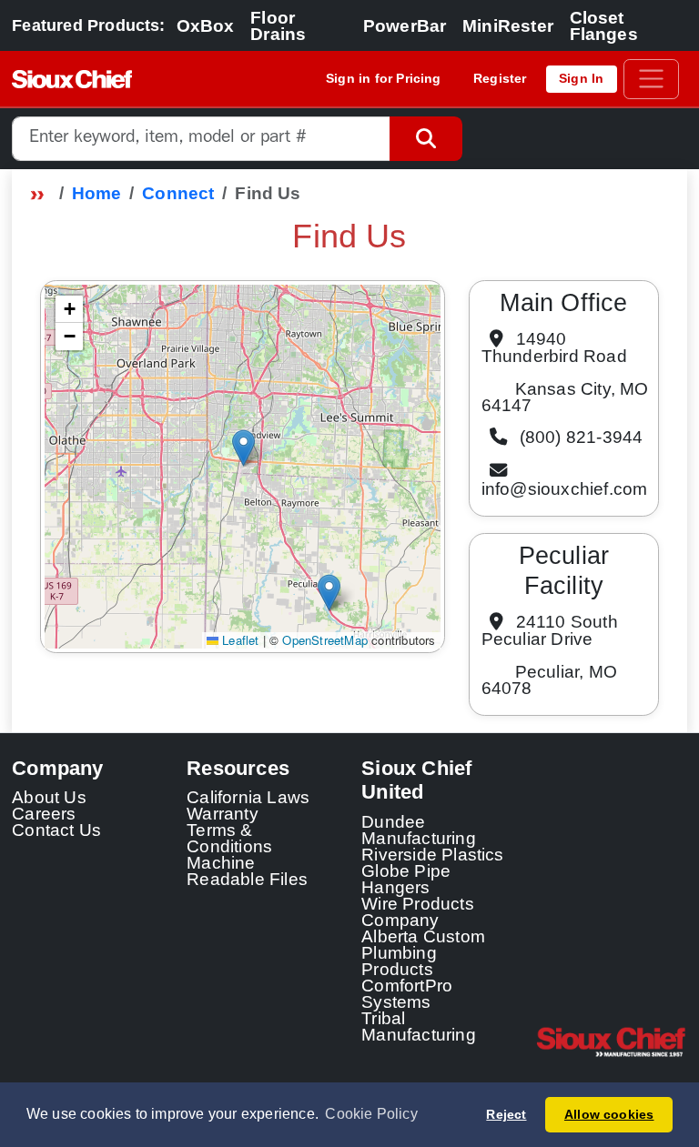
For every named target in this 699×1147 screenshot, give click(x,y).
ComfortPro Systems (406, 993)
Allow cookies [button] (609, 1114)
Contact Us (56, 830)
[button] (243, 448)
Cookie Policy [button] (371, 1114)
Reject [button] (506, 1114)
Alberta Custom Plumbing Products (423, 952)
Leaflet (238, 640)
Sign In (581, 78)
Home (97, 193)
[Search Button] (426, 138)
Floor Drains (278, 25)
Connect (178, 193)
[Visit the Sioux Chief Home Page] (611, 1042)
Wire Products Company (417, 911)
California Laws (248, 797)
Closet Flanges (604, 25)
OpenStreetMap (325, 640)
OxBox (206, 25)
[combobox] (201, 138)
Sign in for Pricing (383, 78)
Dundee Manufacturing (418, 829)
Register (500, 78)
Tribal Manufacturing (418, 1026)
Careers (44, 813)
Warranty (222, 813)
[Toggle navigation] (651, 79)
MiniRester (507, 25)
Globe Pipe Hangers (406, 878)
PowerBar (405, 25)
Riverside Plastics (432, 854)
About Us (49, 797)
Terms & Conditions (229, 838)
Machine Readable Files (247, 870)
